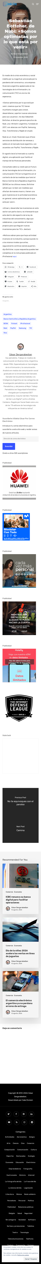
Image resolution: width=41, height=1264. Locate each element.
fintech (14, 324)
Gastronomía (12, 1175)
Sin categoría (11, 1220)
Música (19, 1194)
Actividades (9, 1137)
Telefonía (29, 1239)
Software (32, 1220)
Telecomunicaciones (15, 1239)
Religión (12, 1213)
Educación (20, 1162)
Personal (21, 1201)
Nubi (5, 328)
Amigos (32, 1137)
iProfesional (25, 324)
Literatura (10, 1194)
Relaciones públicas (25, 1207)
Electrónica (30, 1162)
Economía (20, 14)
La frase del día (30, 1182)
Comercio (9, 892)
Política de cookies (23, 1255)
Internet (31, 1175)
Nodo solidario (30, 1194)
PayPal (13, 328)
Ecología (31, 1156)
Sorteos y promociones (16, 1226)
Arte (8, 1143)
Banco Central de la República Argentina (20, 319)
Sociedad (22, 1220)
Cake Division (27, 1100)
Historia (22, 1175)
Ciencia (15, 1143)
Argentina (7, 314)
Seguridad (28, 1213)
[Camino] (21, 829)
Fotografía (28, 1169)
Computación (9, 1150)
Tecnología (24, 1232)
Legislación (28, 1188)
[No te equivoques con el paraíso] (21, 801)
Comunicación (22, 1150)
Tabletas (30, 1226)
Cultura (34, 1150)
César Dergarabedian (20, 54)
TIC (30, 328)
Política (31, 1201)
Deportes (10, 1156)
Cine (22, 1143)
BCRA (6, 324)
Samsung (22, 328)
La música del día (14, 1188)
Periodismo (11, 1201)
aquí (14, 256)
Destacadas (20, 1156)
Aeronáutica (22, 1137)
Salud (19, 1213)
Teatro (15, 1232)
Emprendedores (15, 1169)
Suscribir (9, 446)
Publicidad (12, 1207)
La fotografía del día (13, 1182)
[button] (37, 4)
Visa (5, 333)
